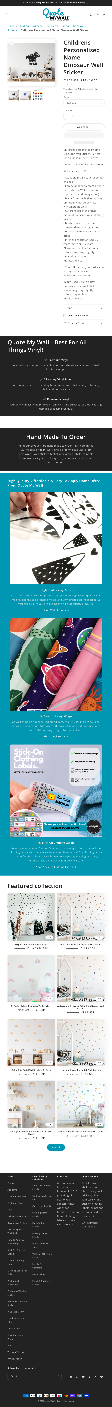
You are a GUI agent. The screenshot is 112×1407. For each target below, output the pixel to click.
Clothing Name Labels (40, 1214)
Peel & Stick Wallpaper (14, 1283)
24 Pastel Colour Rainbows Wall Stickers (31, 1006)
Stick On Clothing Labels (16, 1252)
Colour (67, 97)
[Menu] (6, 15)
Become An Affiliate (18, 1223)
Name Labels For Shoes (41, 1245)
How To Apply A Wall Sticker (16, 1231)
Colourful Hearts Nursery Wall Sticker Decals (81, 1131)
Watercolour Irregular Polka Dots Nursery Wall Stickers (80, 1007)
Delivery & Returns (17, 1216)
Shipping (82, 89)
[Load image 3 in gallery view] (37, 95)
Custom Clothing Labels (16, 1262)
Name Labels (38, 1274)
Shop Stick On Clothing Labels (54, 867)
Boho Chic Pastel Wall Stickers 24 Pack (31, 1070)
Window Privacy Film (16, 1320)
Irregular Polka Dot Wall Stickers (31, 944)
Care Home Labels (41, 1206)
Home (11, 26)
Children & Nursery (30, 26)
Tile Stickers (14, 1328)
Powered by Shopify (65, 1401)
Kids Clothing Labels (39, 1225)
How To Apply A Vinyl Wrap (16, 1241)
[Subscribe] (58, 1376)
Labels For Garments (37, 1266)
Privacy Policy (15, 1358)
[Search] (91, 15)
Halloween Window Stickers (17, 1303)
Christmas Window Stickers (17, 1293)
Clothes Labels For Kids (41, 1197)
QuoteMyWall (51, 1401)
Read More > (65, 1224)
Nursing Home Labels (39, 1235)
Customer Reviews (17, 1196)
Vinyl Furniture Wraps (15, 1337)
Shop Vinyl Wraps (55, 736)
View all (56, 1147)
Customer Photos (16, 1203)
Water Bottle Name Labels (42, 1255)
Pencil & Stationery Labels (42, 1283)
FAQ (10, 1209)
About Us (12, 1189)
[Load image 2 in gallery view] (25, 95)
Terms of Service (16, 1352)
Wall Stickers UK (16, 1311)
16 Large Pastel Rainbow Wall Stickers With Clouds (31, 1132)
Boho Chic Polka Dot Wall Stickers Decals (80, 944)
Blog (10, 1345)
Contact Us (13, 1183)
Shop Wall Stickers (54, 610)
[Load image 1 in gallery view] (13, 95)
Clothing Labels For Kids (17, 1272)
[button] (84, 135)
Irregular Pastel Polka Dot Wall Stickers (81, 1070)
